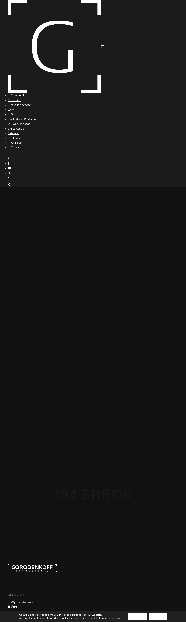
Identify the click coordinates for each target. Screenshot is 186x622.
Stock (14, 114)
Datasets (13, 133)
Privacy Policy (16, 594)
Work (11, 109)
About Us (16, 142)
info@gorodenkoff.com (20, 602)
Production (14, 100)
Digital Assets (16, 128)
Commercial (18, 95)
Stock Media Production (22, 119)
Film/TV (16, 138)
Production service (19, 104)
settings (116, 618)
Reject (157, 616)
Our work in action (19, 123)
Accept (138, 616)
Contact (16, 147)
